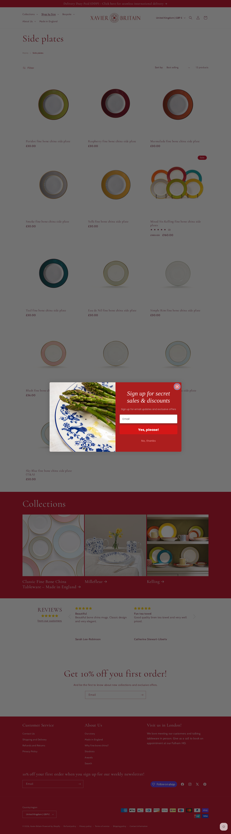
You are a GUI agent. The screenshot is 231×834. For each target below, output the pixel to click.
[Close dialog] (177, 387)
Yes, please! (148, 429)
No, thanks (148, 441)
